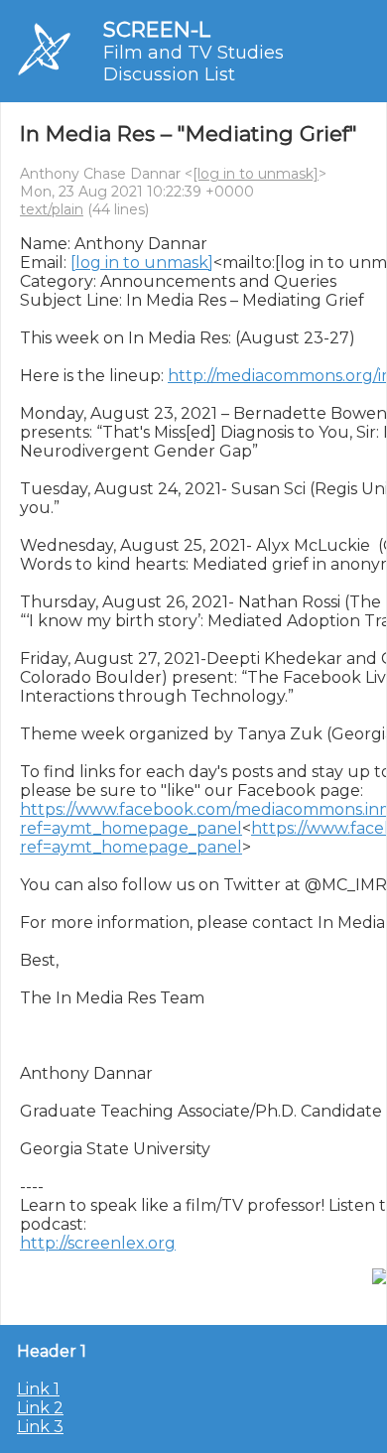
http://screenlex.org (98, 1243)
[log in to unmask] (256, 174)
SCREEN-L (156, 29)
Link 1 (38, 1389)
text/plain (51, 209)
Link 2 (40, 1407)
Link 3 (40, 1426)
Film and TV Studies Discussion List (193, 63)
